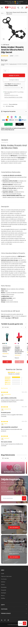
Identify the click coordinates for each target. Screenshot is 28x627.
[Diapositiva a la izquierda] (1, 2)
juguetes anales (5, 316)
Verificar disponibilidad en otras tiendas (13, 97)
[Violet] (18, 343)
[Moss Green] (4, 343)
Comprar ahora (14, 80)
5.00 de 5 (17, 372)
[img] (4, 392)
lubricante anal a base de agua (9, 260)
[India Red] (15, 343)
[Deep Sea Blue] (6, 343)
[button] (2, 7)
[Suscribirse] (24, 498)
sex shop (7, 318)
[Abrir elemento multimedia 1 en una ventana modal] (14, 29)
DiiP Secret (5, 44)
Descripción (4, 140)
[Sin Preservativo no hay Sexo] (13, 468)
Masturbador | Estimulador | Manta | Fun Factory (7, 349)
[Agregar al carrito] (7, 361)
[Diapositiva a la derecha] (26, 2)
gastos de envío (13, 64)
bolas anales (21, 157)
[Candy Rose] (16, 343)
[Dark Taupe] (27, 343)
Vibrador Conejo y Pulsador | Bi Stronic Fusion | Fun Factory (19, 350)
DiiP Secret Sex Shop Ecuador (15, 624)
